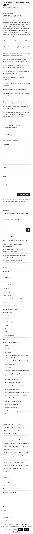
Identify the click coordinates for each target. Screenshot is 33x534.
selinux (23, 462)
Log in (4, 510)
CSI (14, 430)
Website (5, 185)
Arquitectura (6, 288)
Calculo (7, 367)
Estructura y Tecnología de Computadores (17, 374)
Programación (7, 312)
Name (5, 167)
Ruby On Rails (9, 335)
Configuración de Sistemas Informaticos (17, 370)
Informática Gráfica (10, 379)
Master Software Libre (9, 309)
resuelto (25, 459)
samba (17, 462)
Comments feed (7, 517)
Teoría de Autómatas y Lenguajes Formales (17, 411)
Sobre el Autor (7, 271)
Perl (6, 328)
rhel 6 (5, 462)
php (27, 452)
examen (25, 437)
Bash (6, 315)
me (28, 446)
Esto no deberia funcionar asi (11, 299)
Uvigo (24, 468)
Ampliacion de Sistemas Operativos (15, 361)
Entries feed (6, 514)
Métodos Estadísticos (11, 389)
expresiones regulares (10, 440)
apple (13, 424)
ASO (19, 424)
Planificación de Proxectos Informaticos (16, 392)
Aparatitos (6, 282)
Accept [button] (20, 529)
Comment (6, 144)
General (5, 302)
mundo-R (6, 449)
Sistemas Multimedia (11, 407)
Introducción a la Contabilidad (13, 382)
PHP (6, 332)
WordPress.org (7, 521)
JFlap (17, 446)
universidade (17, 468)
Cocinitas (5, 292)
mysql (13, 449)
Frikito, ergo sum (8, 482)
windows (6, 471)
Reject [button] (26, 529)
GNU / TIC (5, 485)
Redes (4, 339)
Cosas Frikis (6, 295)
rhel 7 (11, 462)
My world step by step (9, 492)
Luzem (14, 13)
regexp (12, 459)
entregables (7, 433)
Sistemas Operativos (9, 342)
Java (6, 325)
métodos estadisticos (9, 452)
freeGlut (6, 443)
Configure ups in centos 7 (16, 261)
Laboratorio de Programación (13, 386)
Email (5, 176)
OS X (6, 348)
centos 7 (13, 427)
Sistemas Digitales (10, 404)
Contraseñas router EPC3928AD (17, 240)
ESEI (14, 433)
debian (19, 430)
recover (5, 459)
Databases (8, 322)
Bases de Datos (9, 364)
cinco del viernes (11, 127)
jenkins (11, 446)
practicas (6, 456)
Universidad (6, 352)
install (5, 446)
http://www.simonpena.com (11, 489)
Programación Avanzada (12, 401)
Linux (6, 345)
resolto (19, 459)
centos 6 (6, 427)
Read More (16, 532)
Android (7, 284)
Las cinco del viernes (12, 125)
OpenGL (21, 452)
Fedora (21, 440)
